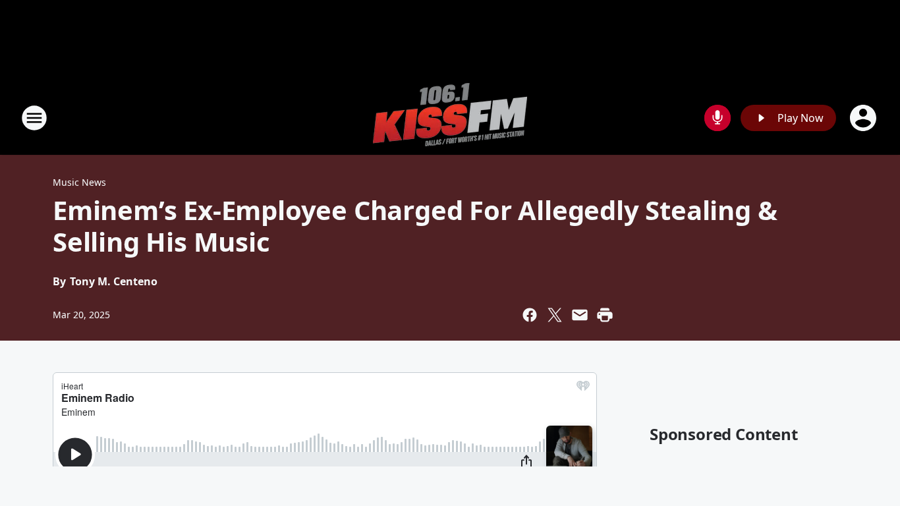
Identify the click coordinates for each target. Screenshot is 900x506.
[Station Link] (450, 117)
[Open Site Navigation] (34, 118)
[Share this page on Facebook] (529, 315)
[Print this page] (605, 315)
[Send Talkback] (717, 118)
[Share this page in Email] (580, 315)
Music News (79, 182)
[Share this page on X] (555, 315)
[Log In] (864, 118)
